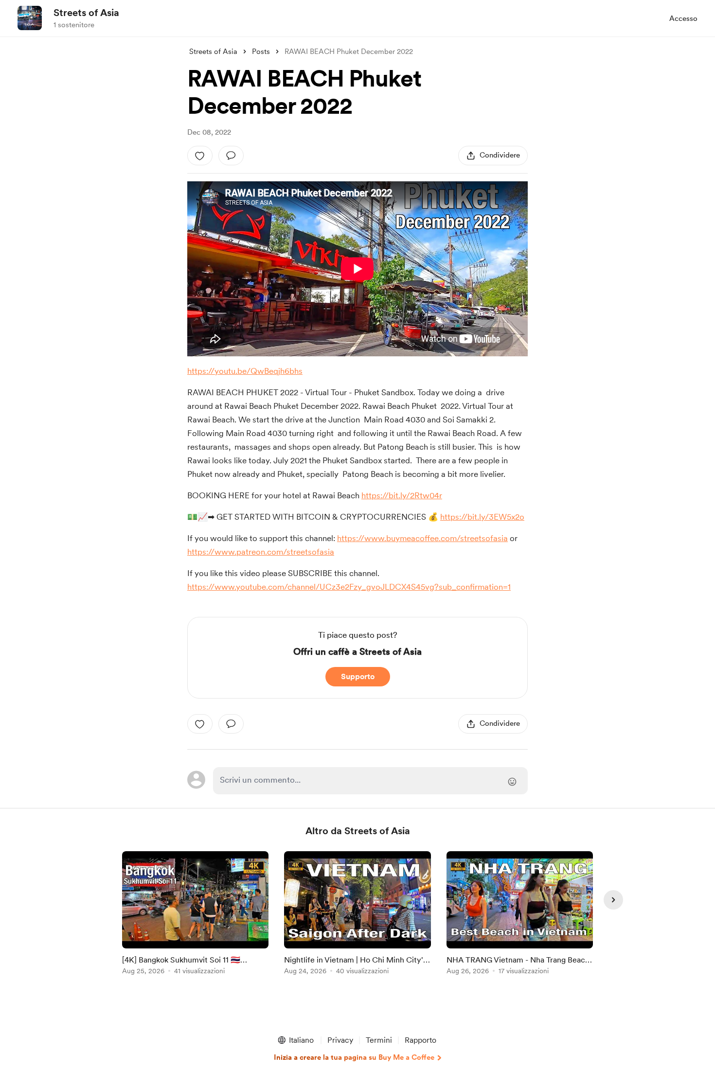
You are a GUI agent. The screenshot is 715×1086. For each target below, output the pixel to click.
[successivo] (613, 900)
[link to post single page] (195, 914)
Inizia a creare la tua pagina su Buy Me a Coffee (354, 1057)
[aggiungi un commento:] (231, 155)
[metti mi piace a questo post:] (200, 155)
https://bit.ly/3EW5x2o (482, 517)
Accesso (683, 18)
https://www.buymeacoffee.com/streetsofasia (422, 538)
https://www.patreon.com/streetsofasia (260, 552)
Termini (379, 1040)
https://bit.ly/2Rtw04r (401, 495)
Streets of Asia (86, 12)
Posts (261, 51)
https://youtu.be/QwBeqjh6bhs (245, 371)
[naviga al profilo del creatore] (30, 18)
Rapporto (420, 1040)
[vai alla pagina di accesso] (370, 780)
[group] (195, 914)
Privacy (340, 1040)
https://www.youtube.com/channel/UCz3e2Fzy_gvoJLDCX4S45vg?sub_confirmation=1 (349, 587)
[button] (295, 1040)
